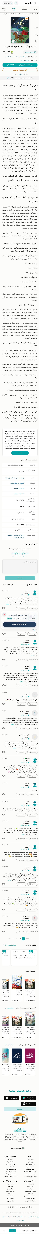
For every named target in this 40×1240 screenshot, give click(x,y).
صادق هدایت (10, 1184)
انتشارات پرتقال (19, 494)
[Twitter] (16, 1207)
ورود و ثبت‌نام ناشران (34, 1217)
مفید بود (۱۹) (32, 660)
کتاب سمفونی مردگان (10, 1169)
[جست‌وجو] (16, 3)
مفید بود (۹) (32, 776)
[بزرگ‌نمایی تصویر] (13, 41)
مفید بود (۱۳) (32, 728)
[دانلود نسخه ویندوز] (28, 1104)
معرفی (35, 9)
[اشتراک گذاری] (36, 28)
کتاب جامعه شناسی (30, 1191)
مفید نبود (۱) (21, 704)
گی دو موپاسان (10, 1191)
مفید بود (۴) (32, 884)
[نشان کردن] (36, 41)
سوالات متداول (6, 1217)
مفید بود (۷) (32, 794)
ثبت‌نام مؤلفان (23, 1217)
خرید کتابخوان (30, 1169)
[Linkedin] (20, 1207)
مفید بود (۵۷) (32, 608)
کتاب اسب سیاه (10, 1164)
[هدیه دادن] (36, 35)
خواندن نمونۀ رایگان (29, 52)
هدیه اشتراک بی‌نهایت (30, 1174)
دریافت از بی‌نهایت (18, 70)
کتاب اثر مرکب (10, 1167)
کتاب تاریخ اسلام (30, 1198)
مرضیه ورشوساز (19, 488)
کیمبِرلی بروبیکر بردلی (17, 483)
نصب (20, 453)
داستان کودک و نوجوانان (12, 478)
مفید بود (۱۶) (32, 704)
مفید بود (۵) (32, 860)
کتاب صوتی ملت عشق (10, 1171)
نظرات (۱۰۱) (13, 9)
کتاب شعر (30, 1194)
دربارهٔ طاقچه (30, 1162)
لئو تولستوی (10, 1198)
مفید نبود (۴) (21, 634)
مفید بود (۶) (32, 815)
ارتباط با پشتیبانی (20, 1220)
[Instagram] (9, 1207)
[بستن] (4, 614)
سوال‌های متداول (30, 1164)
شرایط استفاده (15, 1217)
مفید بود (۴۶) (32, 634)
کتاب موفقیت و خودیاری (30, 1196)
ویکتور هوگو (10, 1201)
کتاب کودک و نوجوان (30, 1201)
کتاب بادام (10, 1159)
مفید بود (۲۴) (32, 685)
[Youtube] (23, 1207)
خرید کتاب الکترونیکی (20, 65)
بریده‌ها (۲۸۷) (4, 9)
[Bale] (30, 1207)
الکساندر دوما (10, 1196)
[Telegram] (27, 1207)
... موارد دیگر (20, 1109)
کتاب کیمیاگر (10, 1162)
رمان (23, 14)
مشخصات (24, 9)
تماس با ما (30, 1159)
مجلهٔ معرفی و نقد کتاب (30, 1176)
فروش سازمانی (30, 1167)
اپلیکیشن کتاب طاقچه (30, 1171)
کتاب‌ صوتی (30, 1186)
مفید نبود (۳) (21, 728)
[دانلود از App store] (11, 1098)
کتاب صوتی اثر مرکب (10, 1174)
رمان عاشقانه (30, 1184)
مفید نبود (21, 752)
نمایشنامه (30, 1189)
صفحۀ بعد (11, 939)
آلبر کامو (10, 1186)
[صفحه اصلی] (28, 3)
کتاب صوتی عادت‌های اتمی (10, 1176)
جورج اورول (10, 1194)
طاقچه (36, 14)
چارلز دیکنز (10, 1189)
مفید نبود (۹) (21, 685)
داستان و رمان (29, 14)
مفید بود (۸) (32, 752)
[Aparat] (13, 1207)
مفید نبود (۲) (21, 608)
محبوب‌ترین (6, 585)
